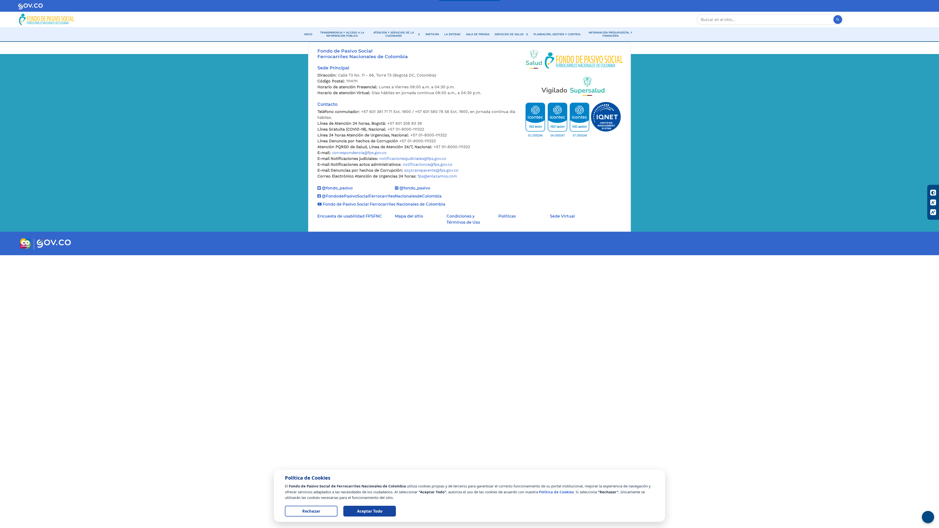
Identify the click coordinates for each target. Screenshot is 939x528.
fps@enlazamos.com (437, 176)
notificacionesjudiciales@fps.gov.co (412, 158)
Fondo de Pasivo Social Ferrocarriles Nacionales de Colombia (383, 204)
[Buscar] (837, 19)
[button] (396, 34)
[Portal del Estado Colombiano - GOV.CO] (30, 6)
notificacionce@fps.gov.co (427, 164)
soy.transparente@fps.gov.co (431, 170)
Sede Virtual (562, 216)
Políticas (507, 216)
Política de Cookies (556, 491)
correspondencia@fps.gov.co (359, 152)
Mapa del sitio (409, 216)
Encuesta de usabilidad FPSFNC (349, 216)
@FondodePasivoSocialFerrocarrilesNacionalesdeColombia (381, 196)
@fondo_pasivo (337, 188)
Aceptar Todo (369, 511)
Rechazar (311, 511)
